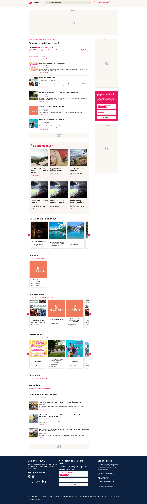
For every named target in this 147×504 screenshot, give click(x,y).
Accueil (30, 39)
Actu (95, 6)
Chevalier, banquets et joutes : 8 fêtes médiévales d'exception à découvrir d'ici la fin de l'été (61, 415)
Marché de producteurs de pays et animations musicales (58, 92)
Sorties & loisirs (84, 6)
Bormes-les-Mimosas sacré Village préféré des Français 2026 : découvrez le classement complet (64, 429)
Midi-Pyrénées (42, 39)
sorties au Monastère (42, 47)
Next (89, 235)
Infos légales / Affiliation (46, 496)
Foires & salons (56, 50)
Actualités (42, 424)
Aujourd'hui (37, 6)
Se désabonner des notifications (87, 496)
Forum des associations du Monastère (52, 119)
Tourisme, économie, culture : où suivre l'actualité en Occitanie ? (61, 402)
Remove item (105, 107)
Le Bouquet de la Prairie (47, 77)
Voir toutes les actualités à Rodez (39, 398)
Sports (79, 50)
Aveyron (49, 39)
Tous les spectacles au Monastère (39, 378)
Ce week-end (60, 6)
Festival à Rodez (43, 87)
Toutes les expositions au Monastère (40, 388)
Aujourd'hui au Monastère (37, 56)
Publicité (116, 496)
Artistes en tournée (108, 6)
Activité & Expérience (35, 50)
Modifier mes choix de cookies (69, 496)
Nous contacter (102, 496)
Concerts (73, 50)
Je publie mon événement (106, 473)
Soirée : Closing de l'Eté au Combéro (51, 106)
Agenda (72, 6)
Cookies (57, 496)
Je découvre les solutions (106, 486)
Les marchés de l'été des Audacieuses (52, 63)
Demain (48, 6)
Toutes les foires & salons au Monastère (41, 338)
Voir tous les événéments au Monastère (41, 59)
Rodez (36, 2)
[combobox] (106, 106)
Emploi (110, 496)
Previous (29, 235)
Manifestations (46, 50)
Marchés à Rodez (44, 72)
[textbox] (107, 107)
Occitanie (35, 39)
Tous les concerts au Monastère (39, 258)
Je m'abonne (106, 117)
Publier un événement (103, 2)
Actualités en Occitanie (45, 409)
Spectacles (65, 50)
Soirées (85, 50)
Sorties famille (33, 53)
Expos (41, 53)
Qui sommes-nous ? (33, 496)
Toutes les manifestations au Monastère (41, 297)
